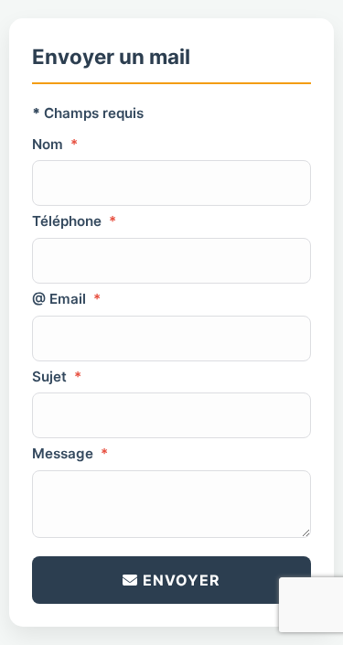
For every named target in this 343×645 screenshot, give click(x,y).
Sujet (56, 376)
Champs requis (88, 113)
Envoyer (179, 580)
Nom (55, 144)
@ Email (66, 298)
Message (70, 453)
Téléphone (74, 221)
